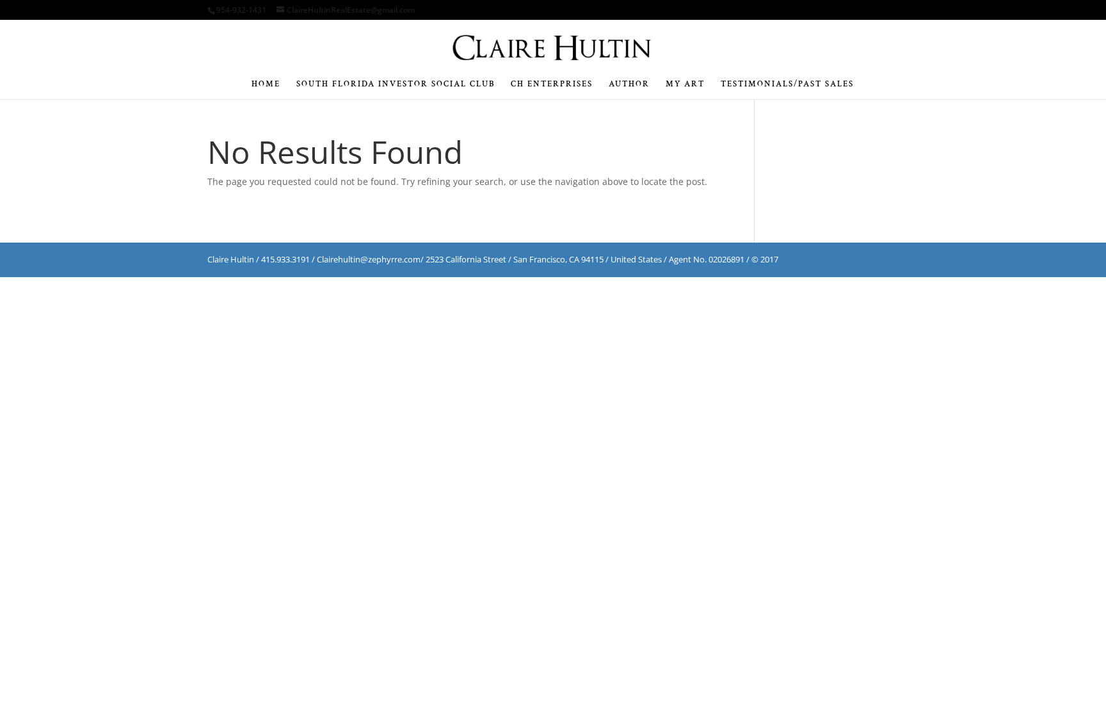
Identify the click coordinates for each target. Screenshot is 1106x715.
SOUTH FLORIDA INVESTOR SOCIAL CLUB (395, 85)
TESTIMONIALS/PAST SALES (787, 85)
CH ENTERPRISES (552, 85)
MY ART (685, 85)
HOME (266, 85)
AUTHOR (629, 85)
